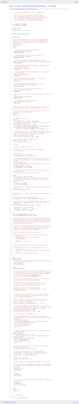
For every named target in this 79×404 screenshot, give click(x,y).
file (35, 9)
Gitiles (7, 402)
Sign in (76, 2)
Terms (14, 402)
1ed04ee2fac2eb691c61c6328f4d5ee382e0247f (34, 6)
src (15, 6)
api (49, 6)
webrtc (11, 6)
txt (74, 402)
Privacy (10, 402)
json (77, 402)
